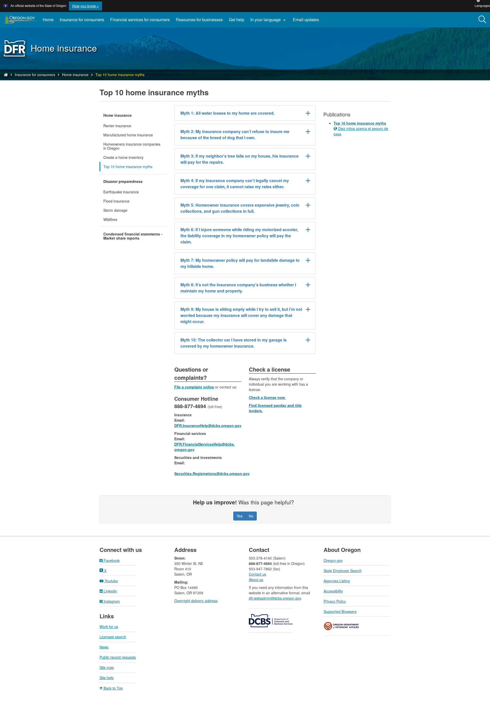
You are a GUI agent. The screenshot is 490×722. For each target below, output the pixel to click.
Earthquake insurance (121, 191)
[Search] (482, 19)
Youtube (111, 580)
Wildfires (110, 219)
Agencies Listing (337, 580)
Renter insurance (117, 125)
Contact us (257, 574)
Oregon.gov (333, 560)
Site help (107, 677)
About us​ (256, 579)
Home (48, 19)
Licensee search (113, 636)
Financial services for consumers (140, 19)
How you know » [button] (85, 5)
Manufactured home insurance (128, 134)
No (251, 515)
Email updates (307, 21)
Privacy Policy (335, 601)
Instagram (111, 601)
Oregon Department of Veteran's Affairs (341, 626)
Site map (107, 667)
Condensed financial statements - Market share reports (132, 236)
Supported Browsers (340, 611)
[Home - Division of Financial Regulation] (6, 74)
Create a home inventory (123, 157)
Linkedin (110, 591)
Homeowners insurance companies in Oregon (131, 146)
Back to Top (113, 688)
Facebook (111, 560)
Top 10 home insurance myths (127, 166)
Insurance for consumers (82, 19)
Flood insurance (116, 201)
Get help (236, 19)
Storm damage (115, 210)
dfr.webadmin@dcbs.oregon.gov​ (275, 598)
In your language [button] (268, 20)
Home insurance (75, 74)
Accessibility (333, 591)
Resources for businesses (199, 19)
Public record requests (118, 657)
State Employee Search (343, 570)
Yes (239, 515)
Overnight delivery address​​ (196, 600)
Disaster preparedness (123, 181)
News (104, 646)
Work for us (109, 626)
